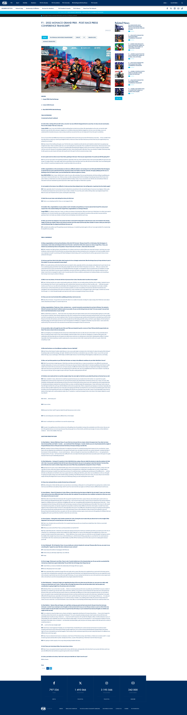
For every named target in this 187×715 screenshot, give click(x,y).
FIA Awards (94, 3)
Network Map (19, 8)
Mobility (25, 3)
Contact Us (118, 708)
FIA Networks (174, 3)
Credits (61, 708)
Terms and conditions (71, 708)
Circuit (78, 37)
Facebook (167, 8)
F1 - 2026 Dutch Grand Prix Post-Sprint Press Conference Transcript (136, 81)
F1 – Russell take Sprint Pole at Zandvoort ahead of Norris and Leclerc (136, 90)
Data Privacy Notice (108, 708)
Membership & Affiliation (32, 8)
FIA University (66, 3)
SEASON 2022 (92, 37)
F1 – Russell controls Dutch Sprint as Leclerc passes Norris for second (136, 73)
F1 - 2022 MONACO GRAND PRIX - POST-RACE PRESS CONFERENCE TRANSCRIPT (84, 12)
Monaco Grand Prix (49, 41)
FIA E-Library (76, 8)
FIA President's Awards (64, 8)
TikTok (182, 8)
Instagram (175, 8)
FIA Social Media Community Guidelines (90, 708)
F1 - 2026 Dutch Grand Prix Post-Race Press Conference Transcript (136, 36)
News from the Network (89, 8)
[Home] (4, 3)
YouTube (178, 8)
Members (33, 3)
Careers (126, 708)
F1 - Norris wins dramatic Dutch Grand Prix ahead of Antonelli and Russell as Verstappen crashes (136, 46)
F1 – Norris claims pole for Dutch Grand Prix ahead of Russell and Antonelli (136, 55)
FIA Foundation (56, 3)
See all (118, 98)
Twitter (171, 8)
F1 (84, 37)
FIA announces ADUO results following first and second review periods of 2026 (136, 27)
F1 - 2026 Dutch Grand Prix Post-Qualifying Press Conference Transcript (136, 64)
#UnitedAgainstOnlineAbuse (79, 3)
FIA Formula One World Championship (61, 37)
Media (164, 3)
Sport (44, 37)
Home (62, 12)
